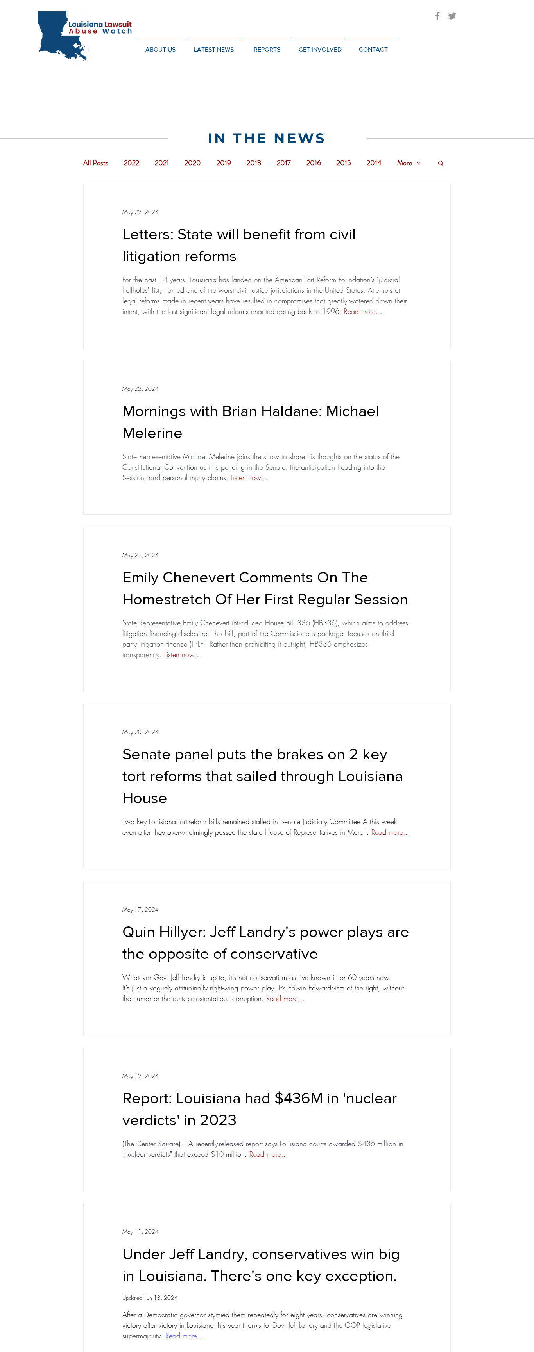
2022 (131, 163)
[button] (213, 46)
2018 (254, 163)
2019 (224, 163)
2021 (162, 163)
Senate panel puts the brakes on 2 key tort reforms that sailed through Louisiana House (262, 775)
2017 (284, 163)
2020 (193, 163)
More (404, 163)
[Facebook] (437, 16)
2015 (344, 163)
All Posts (95, 163)
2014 (374, 163)
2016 (313, 163)
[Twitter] (452, 16)
